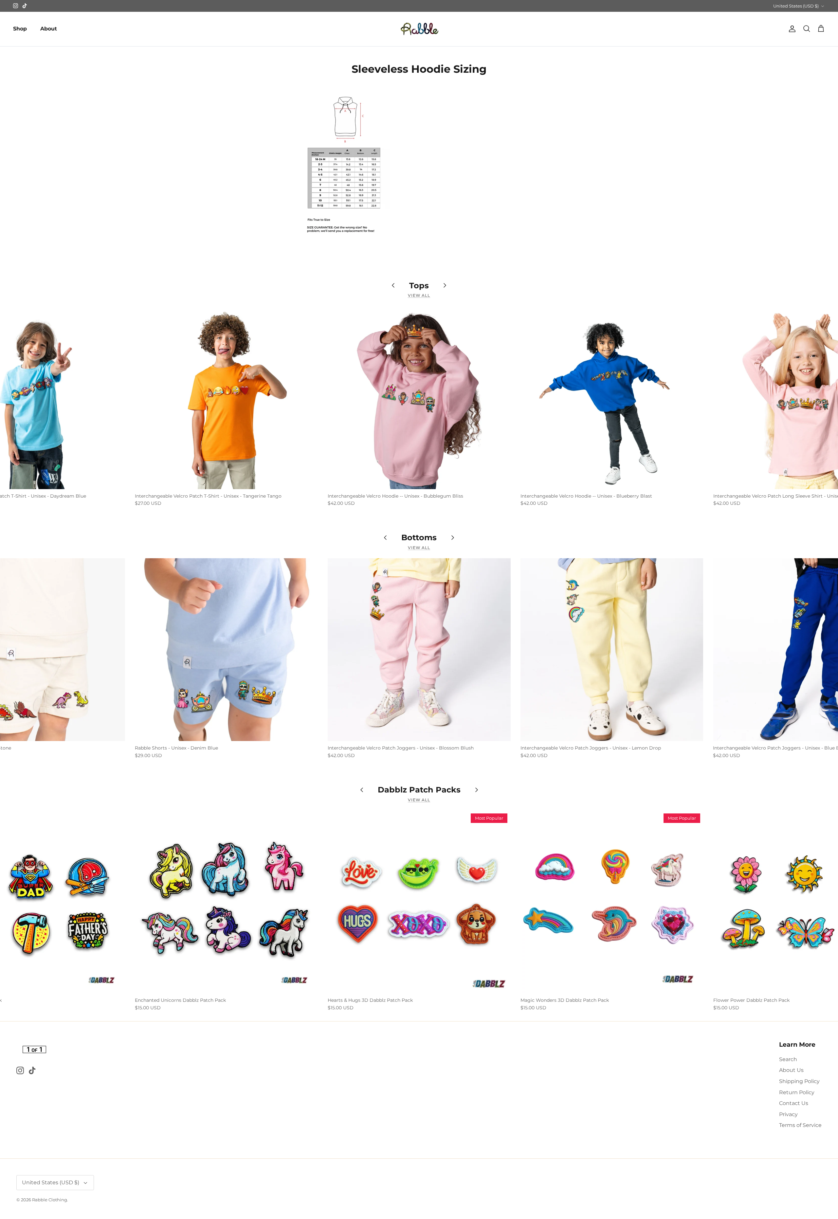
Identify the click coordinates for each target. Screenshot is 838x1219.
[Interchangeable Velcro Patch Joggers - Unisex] (419, 649)
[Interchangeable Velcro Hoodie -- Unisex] (419, 397)
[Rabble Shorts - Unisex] (226, 649)
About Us (791, 1070)
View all (419, 295)
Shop (20, 29)
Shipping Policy (799, 1081)
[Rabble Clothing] (419, 29)
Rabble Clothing (49, 1199)
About (48, 29)
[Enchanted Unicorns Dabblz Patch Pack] (226, 901)
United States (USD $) (796, 6)
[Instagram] (15, 5)
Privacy (788, 1114)
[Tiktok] (24, 5)
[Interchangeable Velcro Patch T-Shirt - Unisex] (226, 397)
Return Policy (796, 1092)
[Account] (791, 29)
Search (788, 1059)
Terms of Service (800, 1125)
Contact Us (793, 1103)
